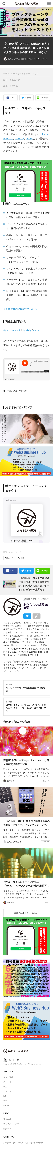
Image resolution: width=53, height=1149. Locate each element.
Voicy (29, 138)
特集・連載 (8, 1077)
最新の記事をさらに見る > (26, 912)
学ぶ (5, 1086)
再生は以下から (10, 86)
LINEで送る (44, 97)
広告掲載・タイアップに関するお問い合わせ (23, 1142)
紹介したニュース (11, 79)
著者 (5, 1100)
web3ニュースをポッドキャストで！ (20, 73)
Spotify (19, 138)
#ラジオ (21, 558)
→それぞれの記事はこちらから (20, 308)
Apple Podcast (11, 330)
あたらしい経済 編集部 (35, 606)
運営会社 (7, 1119)
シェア (12, 97)
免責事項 (7, 1128)
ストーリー (8, 1081)
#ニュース (9, 558)
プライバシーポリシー (13, 1124)
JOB (5, 1095)
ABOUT (6, 1105)
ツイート (28, 97)
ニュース (31, 59)
